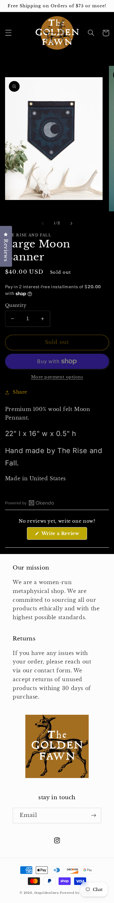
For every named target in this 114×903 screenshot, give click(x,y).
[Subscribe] (93, 815)
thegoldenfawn (46, 892)
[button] (8, 33)
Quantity (15, 305)
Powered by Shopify (77, 892)
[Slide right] (71, 223)
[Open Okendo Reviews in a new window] (29, 503)
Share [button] (20, 392)
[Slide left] (43, 223)
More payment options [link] (57, 377)
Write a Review (63, 535)
